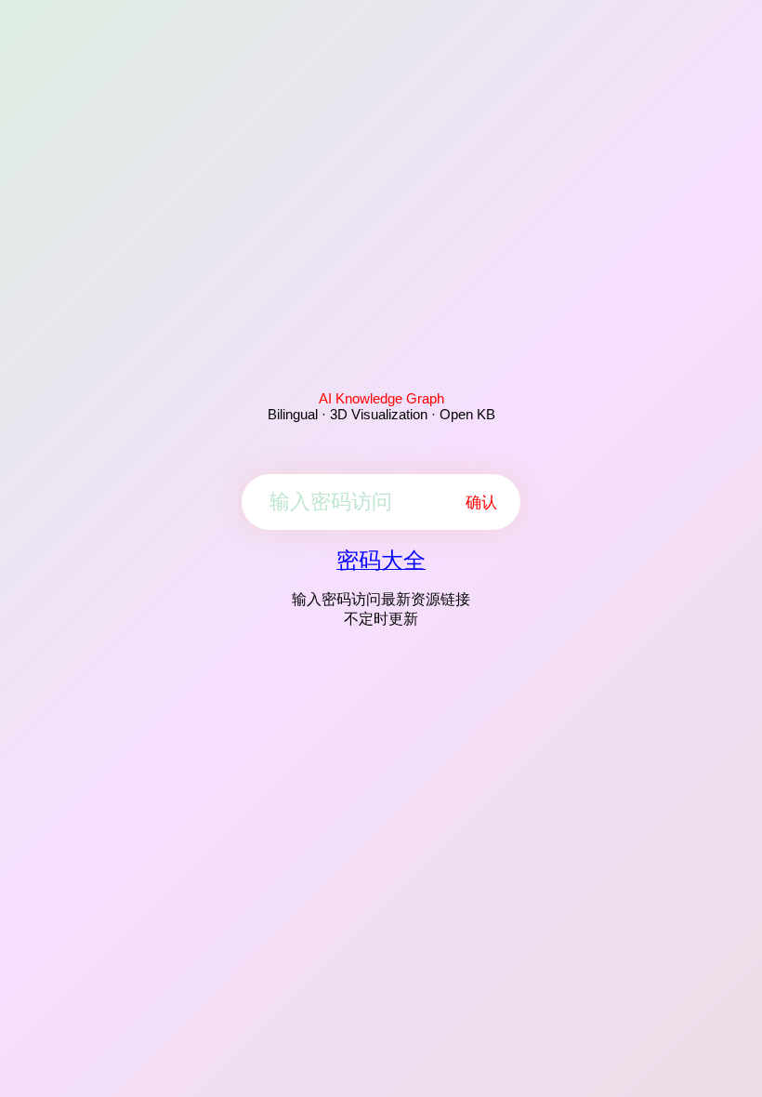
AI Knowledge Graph (381, 398)
